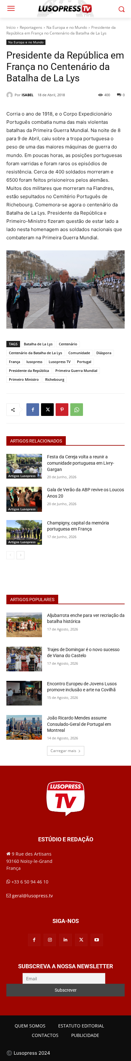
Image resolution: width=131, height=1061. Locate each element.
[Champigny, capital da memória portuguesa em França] (24, 532)
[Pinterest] (62, 409)
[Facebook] (32, 409)
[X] (47, 409)
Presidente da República (29, 370)
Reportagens (31, 27)
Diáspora (103, 352)
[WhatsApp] (76, 409)
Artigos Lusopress (22, 476)
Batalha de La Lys (38, 344)
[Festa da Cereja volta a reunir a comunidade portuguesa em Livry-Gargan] (24, 466)
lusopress (34, 361)
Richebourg (54, 379)
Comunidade (79, 352)
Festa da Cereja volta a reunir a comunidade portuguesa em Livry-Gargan (80, 463)
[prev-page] (10, 555)
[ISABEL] (10, 95)
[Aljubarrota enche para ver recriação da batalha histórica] (24, 624)
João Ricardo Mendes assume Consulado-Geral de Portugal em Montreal (79, 724)
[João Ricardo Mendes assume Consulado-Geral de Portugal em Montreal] (24, 727)
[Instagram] (50, 940)
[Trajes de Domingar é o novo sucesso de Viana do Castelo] (24, 659)
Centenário (68, 344)
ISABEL (27, 94)
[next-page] (20, 555)
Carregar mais (63, 750)
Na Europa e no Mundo (66, 27)
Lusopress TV (60, 361)
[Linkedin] (65, 940)
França (14, 361)
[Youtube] (97, 940)
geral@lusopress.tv (32, 896)
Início (11, 27)
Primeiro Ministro (24, 379)
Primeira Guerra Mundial (76, 370)
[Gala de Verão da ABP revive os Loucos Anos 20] (24, 499)
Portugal (84, 361)
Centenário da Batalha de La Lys (35, 352)
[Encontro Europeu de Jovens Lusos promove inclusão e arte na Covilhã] (24, 693)
